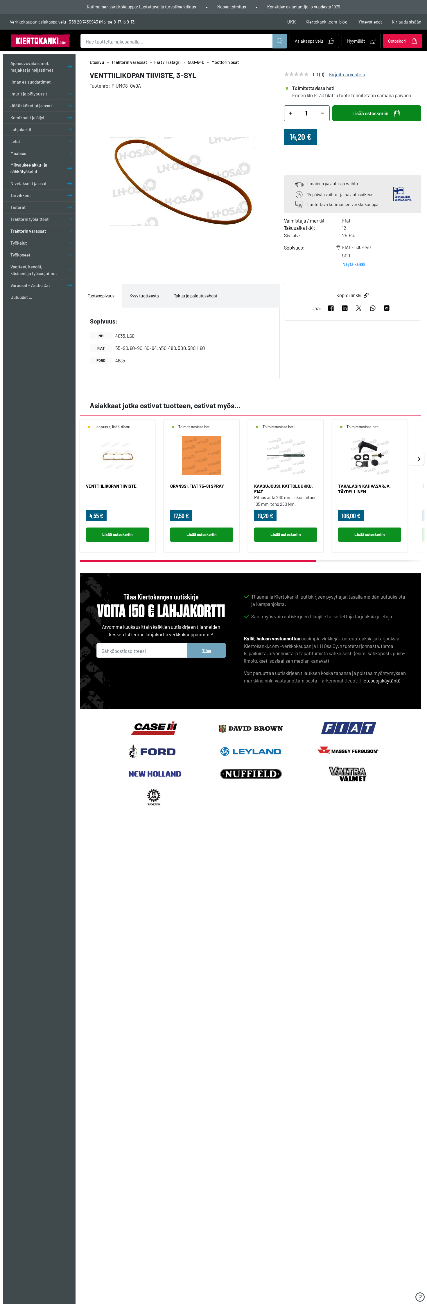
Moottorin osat (225, 62)
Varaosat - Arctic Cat (30, 285)
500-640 (196, 62)
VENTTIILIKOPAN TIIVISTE (111, 486)
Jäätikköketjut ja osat (31, 105)
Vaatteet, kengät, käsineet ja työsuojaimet (33, 270)
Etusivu (97, 62)
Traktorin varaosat (28, 231)
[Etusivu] (40, 40)
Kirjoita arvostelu (347, 74)
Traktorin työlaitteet (29, 219)
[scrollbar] (250, 561)
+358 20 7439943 (82, 21)
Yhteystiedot (370, 21)
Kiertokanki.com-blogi (327, 21)
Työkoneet (20, 254)
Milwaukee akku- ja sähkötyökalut (29, 168)
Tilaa (206, 650)
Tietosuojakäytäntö (380, 680)
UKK (291, 21)
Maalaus (18, 153)
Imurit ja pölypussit (28, 93)
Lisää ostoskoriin (370, 113)
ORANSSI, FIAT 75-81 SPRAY (197, 486)
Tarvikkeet (20, 195)
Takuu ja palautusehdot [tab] (195, 295)
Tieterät (18, 207)
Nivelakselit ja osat (28, 183)
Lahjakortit (21, 129)
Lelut (15, 141)
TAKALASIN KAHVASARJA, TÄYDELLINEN (364, 488)
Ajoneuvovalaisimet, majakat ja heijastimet (31, 67)
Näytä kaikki (353, 264)
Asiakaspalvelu (309, 41)
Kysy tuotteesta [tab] (144, 295)
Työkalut (18, 242)
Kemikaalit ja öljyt (27, 117)
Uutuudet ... (21, 297)
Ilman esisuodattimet (30, 81)
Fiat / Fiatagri (167, 62)
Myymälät (356, 41)
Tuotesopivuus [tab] (101, 295)
